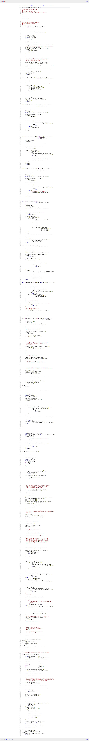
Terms (12, 739)
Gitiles (6, 739)
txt (84, 739)
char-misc (37, 5)
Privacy (9, 739)
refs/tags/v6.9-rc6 (44, 5)
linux (20, 5)
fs (50, 5)
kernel (26, 5)
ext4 (53, 5)
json (87, 739)
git (29, 5)
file (40, 7)
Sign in (87, 1)
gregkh (32, 5)
